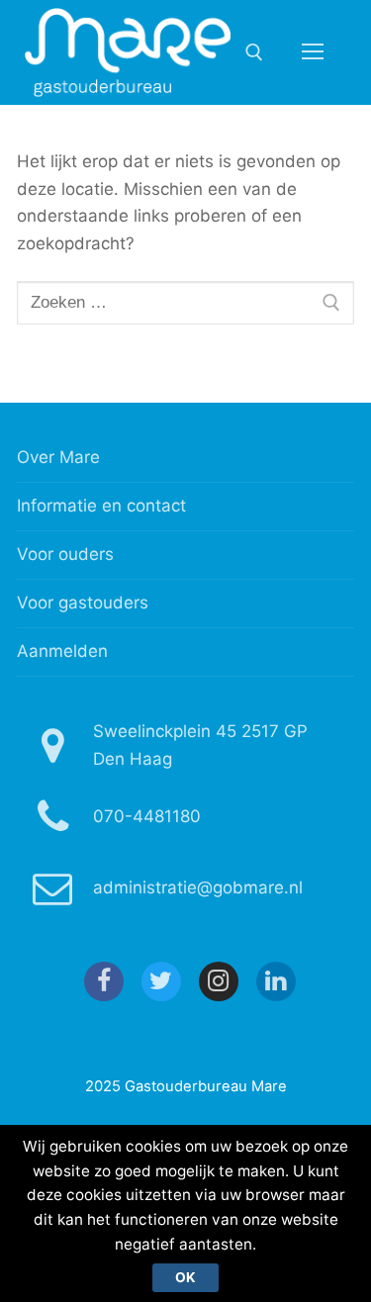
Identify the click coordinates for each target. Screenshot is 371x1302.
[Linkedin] (276, 981)
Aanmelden (62, 651)
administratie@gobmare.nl (198, 887)
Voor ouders (65, 554)
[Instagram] (218, 981)
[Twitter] (161, 981)
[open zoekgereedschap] (254, 52)
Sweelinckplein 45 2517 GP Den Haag (200, 745)
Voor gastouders (82, 602)
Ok (185, 1277)
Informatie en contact (101, 505)
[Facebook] (104, 981)
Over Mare (58, 457)
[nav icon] (312, 52)
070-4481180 (147, 816)
